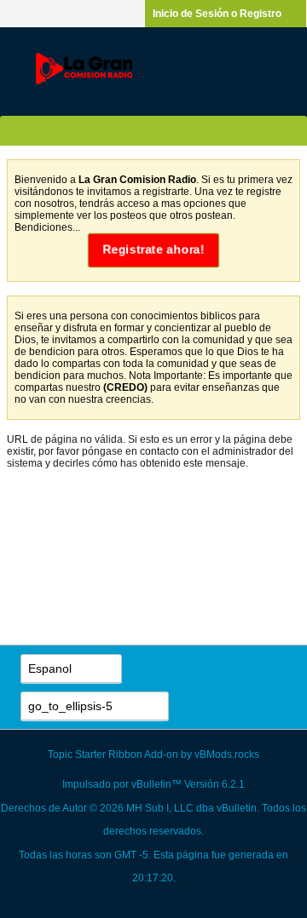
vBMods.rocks (226, 754)
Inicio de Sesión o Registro (217, 14)
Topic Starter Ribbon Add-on (113, 754)
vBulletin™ (156, 784)
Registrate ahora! (153, 250)
